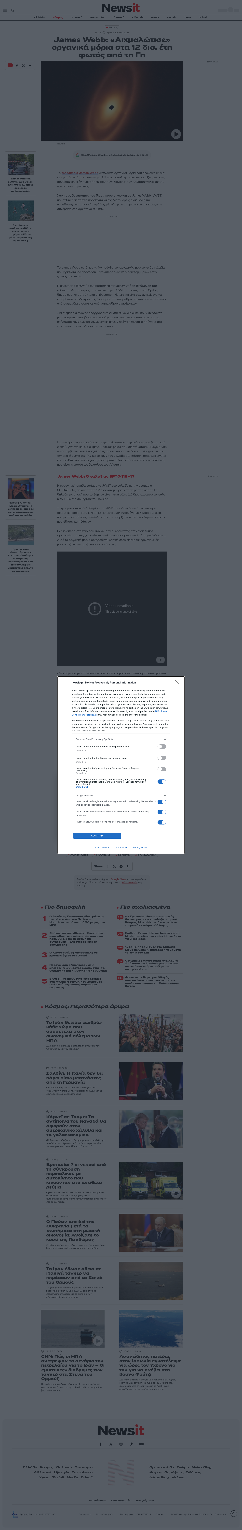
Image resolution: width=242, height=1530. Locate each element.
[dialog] (121, 765)
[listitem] (121, 739)
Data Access (121, 847)
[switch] (162, 746)
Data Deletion (102, 847)
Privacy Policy (140, 847)
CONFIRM (97, 836)
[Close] (178, 683)
